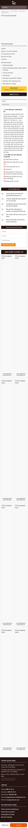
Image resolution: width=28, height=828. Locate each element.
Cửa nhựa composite (12, 51)
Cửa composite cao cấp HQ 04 (7, 749)
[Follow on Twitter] (11, 779)
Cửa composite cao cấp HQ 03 (20, 749)
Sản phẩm (13, 11)
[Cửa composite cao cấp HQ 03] (21, 687)
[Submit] (25, 7)
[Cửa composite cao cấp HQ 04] (7, 687)
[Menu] (2, 3)
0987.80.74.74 (5, 825)
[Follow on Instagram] (5, 779)
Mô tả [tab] (4, 101)
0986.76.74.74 (14, 94)
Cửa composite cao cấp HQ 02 (7, 499)
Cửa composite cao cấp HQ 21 (20, 624)
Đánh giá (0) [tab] (5, 104)
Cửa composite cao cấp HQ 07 (7, 624)
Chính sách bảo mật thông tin (10, 809)
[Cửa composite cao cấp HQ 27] (7, 313)
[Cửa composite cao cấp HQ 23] (21, 438)
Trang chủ (5, 11)
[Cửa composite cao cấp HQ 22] (21, 313)
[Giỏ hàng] (26, 2)
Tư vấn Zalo (18, 825)
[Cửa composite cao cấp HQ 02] (7, 438)
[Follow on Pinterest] (14, 779)
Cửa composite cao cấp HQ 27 (7, 374)
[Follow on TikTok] (8, 779)
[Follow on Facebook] (2, 779)
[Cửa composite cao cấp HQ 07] (7, 563)
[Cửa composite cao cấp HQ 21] (21, 563)
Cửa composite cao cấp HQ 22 (20, 374)
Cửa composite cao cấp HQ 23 (20, 499)
